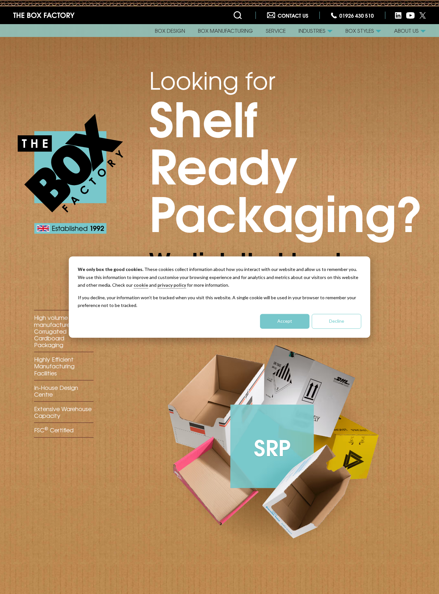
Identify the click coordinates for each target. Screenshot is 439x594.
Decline (336, 321)
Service (276, 30)
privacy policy (171, 285)
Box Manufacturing (225, 30)
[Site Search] (239, 15)
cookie (141, 285)
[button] (316, 30)
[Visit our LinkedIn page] (398, 15)
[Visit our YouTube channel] (410, 15)
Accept (284, 321)
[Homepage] (44, 15)
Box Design (170, 30)
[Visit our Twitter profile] (422, 15)
